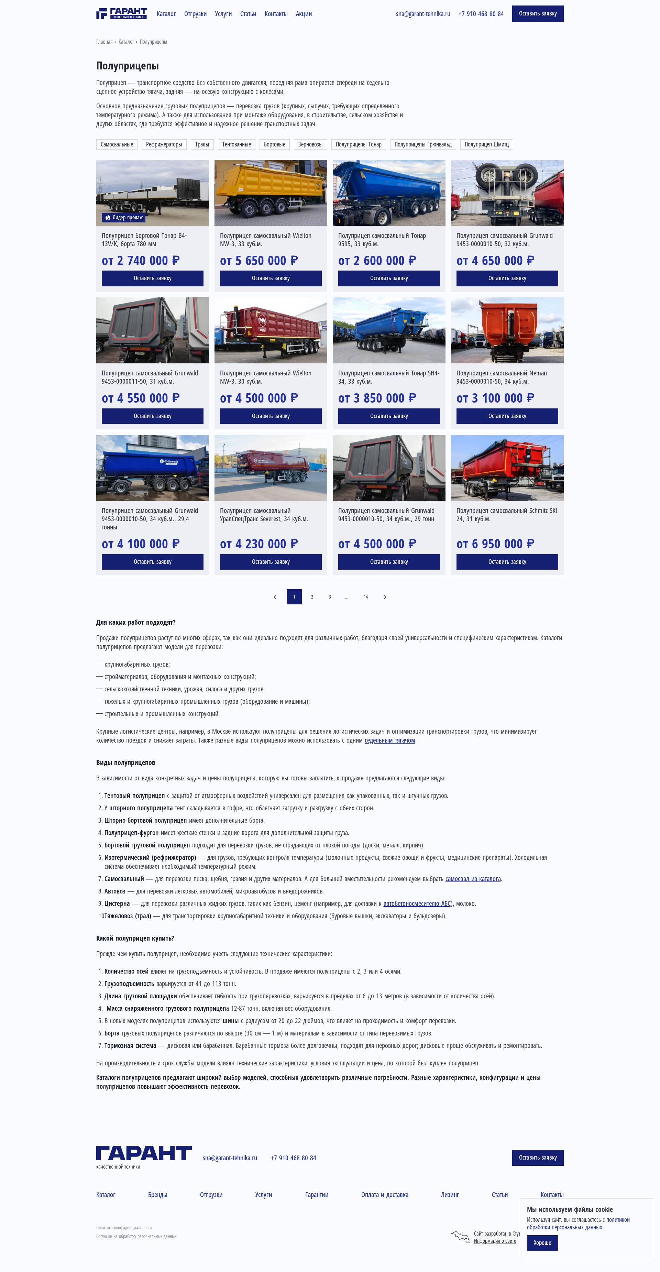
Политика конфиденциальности (124, 1227)
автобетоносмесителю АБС (417, 903)
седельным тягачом (390, 740)
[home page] (121, 13)
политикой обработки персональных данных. (578, 1223)
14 (366, 597)
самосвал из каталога (473, 878)
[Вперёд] (385, 596)
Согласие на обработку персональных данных (136, 1236)
